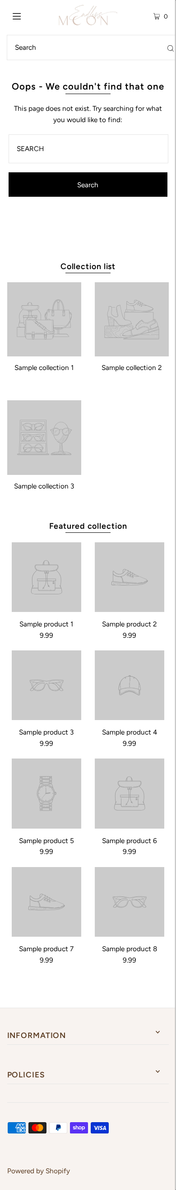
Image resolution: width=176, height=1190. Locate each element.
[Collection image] (44, 352)
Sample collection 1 (44, 367)
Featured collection (88, 526)
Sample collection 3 (44, 486)
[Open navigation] (28, 15)
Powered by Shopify (38, 1170)
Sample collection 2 (132, 367)
